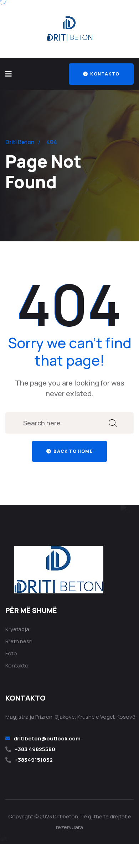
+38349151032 (34, 760)
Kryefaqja (17, 629)
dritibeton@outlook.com (47, 738)
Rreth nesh (18, 641)
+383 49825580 (35, 749)
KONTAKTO (104, 74)
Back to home (72, 451)
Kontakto (17, 665)
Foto (11, 653)
